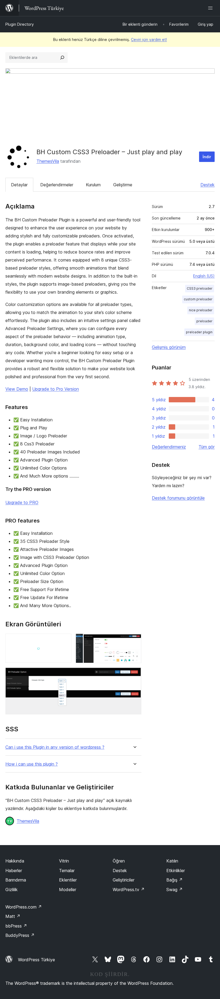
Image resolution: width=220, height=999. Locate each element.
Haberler (13, 870)
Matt (12, 916)
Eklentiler (68, 880)
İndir (207, 156)
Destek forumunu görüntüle (178, 498)
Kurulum (93, 184)
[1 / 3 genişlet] (64, 641)
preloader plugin (199, 332)
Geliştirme (122, 184)
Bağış (174, 880)
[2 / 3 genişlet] (134, 641)
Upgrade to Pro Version (55, 389)
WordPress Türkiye (36, 959)
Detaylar (19, 184)
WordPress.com (23, 907)
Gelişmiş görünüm (169, 347)
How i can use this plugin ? (31, 764)
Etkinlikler (175, 870)
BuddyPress (20, 935)
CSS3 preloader (199, 288)
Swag (174, 889)
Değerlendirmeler (56, 184)
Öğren (119, 861)
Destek (207, 184)
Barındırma (15, 880)
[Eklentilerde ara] (62, 57)
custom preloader (198, 299)
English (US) (204, 276)
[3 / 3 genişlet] (134, 674)
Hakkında (14, 861)
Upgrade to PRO (21, 502)
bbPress (16, 926)
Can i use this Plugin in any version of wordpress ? (54, 747)
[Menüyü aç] (211, 8)
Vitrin (64, 861)
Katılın (172, 861)
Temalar (67, 870)
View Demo (16, 389)
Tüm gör (207, 446)
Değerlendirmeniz (169, 446)
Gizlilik (11, 889)
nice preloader (200, 310)
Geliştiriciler (123, 880)
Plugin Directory (19, 24)
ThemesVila (47, 161)
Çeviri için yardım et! (149, 39)
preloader (204, 321)
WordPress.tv (129, 889)
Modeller (67, 889)
